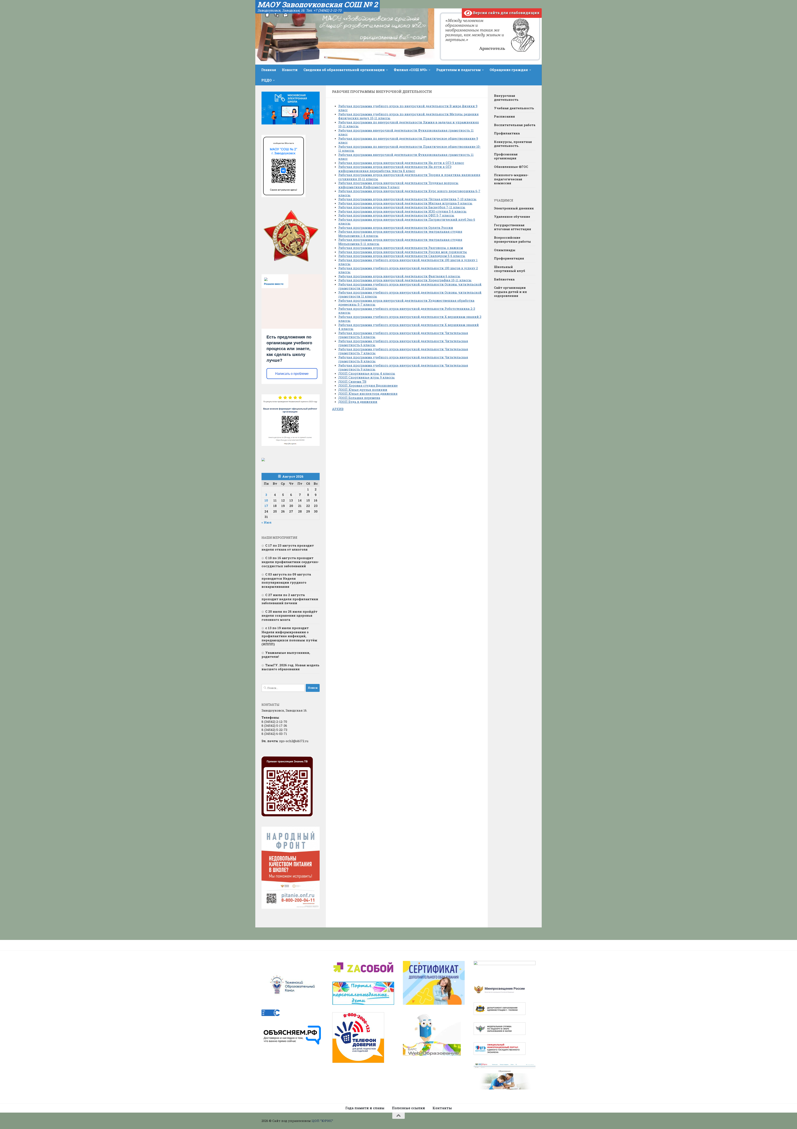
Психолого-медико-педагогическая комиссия (511, 179)
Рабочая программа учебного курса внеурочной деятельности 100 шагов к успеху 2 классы (408, 270)
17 (266, 506)
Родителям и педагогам (458, 70)
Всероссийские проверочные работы (512, 239)
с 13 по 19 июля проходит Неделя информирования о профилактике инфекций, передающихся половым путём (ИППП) (289, 636)
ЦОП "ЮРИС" (322, 1121)
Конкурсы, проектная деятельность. (513, 144)
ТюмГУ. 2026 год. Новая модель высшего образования (290, 667)
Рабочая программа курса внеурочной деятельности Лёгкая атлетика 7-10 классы (407, 199)
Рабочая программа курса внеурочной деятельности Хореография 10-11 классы (405, 280)
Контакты (442, 1108)
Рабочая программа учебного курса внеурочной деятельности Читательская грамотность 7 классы (403, 351)
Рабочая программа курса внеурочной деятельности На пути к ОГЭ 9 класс (401, 163)
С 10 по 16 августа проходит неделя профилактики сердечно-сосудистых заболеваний (290, 562)
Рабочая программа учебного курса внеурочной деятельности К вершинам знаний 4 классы (408, 327)
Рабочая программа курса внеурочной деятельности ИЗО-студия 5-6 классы (402, 211)
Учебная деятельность (514, 108)
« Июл (266, 522)
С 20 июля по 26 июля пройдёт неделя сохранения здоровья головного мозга (289, 615)
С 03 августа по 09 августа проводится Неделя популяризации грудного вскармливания (286, 580)
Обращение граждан (509, 70)
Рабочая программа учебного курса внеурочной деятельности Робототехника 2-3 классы (406, 310)
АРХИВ (337, 409)
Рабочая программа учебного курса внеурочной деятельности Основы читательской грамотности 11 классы (410, 294)
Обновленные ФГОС (511, 167)
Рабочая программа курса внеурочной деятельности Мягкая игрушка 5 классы (405, 203)
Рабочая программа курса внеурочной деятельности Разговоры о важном (400, 248)
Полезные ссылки (408, 1108)
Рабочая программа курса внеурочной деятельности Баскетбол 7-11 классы (401, 207)
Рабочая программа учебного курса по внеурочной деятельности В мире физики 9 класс (407, 108)
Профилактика (507, 133)
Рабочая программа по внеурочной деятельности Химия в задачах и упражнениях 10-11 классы (408, 124)
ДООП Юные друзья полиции (362, 389)
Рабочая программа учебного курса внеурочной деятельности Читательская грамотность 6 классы (403, 343)
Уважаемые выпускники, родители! (286, 655)
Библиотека (504, 279)
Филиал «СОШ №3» (410, 70)
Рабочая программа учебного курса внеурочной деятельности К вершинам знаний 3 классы (409, 319)
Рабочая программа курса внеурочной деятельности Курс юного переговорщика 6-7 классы (409, 193)
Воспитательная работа (514, 125)
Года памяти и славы (364, 1108)
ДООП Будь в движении (357, 402)
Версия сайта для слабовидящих (506, 12)
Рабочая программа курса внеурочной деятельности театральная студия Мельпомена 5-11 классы (400, 241)
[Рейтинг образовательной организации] (263, 460)
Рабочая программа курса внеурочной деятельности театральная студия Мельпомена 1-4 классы (400, 233)
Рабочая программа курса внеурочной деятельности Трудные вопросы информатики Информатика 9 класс (398, 185)
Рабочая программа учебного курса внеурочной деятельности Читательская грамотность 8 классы (403, 359)
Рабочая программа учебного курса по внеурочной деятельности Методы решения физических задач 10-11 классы (408, 116)
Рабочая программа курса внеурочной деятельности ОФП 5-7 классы (396, 215)
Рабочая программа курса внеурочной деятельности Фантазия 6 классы (399, 276)
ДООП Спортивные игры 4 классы (366, 373)
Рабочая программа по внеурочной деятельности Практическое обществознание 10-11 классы (409, 148)
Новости (290, 70)
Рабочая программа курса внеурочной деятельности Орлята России (395, 227)
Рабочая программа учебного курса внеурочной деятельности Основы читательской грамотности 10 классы (410, 286)
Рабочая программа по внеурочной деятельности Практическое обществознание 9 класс (408, 140)
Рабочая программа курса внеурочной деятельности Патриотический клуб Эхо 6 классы (406, 221)
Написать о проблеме (292, 373)
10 (266, 500)
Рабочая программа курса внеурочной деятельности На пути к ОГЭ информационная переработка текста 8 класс (394, 169)
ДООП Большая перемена (359, 398)
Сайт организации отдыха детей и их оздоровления (510, 291)
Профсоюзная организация (506, 156)
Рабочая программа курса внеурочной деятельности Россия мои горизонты (402, 252)
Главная (268, 70)
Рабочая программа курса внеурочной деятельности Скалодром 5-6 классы (401, 256)
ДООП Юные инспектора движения (367, 393)
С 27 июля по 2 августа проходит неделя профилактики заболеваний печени (290, 599)
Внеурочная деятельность (506, 97)
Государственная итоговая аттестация (512, 227)
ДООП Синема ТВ (352, 381)
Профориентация (509, 258)
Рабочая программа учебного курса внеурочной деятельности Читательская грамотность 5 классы (403, 335)
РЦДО (266, 80)
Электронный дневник (514, 208)
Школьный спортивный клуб (509, 269)
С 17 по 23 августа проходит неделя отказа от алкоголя (288, 547)
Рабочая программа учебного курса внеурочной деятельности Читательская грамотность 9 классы (403, 367)
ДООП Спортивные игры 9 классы (366, 377)
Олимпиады (504, 250)
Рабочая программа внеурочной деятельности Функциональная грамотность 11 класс (406, 132)
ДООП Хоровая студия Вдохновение (368, 385)
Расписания (504, 116)
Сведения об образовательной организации (344, 70)
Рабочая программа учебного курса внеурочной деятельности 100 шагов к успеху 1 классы (408, 262)
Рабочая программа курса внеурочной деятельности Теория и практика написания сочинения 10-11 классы (409, 177)
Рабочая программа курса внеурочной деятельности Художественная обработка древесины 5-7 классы (406, 302)
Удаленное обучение (512, 216)
